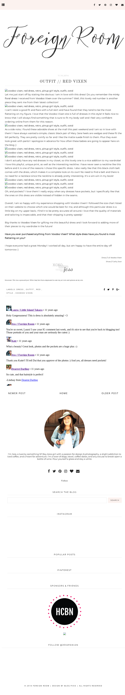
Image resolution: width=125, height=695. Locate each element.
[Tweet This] (109, 289)
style (10, 293)
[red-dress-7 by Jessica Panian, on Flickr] (39, 179)
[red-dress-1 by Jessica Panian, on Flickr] (39, 90)
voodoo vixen (24, 293)
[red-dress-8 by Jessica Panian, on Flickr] (39, 183)
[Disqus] (63, 345)
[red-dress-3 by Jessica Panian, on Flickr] (39, 125)
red (39, 289)
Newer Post (17, 393)
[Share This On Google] (118, 289)
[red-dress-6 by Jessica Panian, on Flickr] (39, 156)
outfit (30, 289)
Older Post (110, 393)
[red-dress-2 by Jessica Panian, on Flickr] (39, 106)
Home (64, 393)
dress (20, 289)
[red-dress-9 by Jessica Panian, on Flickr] (39, 187)
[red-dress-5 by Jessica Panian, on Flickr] (39, 152)
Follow (64, 480)
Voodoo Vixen (43, 98)
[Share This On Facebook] (104, 289)
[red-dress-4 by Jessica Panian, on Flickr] (39, 148)
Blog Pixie (70, 686)
